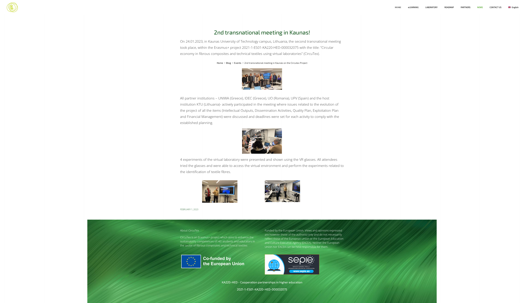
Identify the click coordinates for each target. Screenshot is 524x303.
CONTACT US (495, 7)
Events (237, 62)
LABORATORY (431, 7)
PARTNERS (465, 7)
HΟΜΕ (398, 7)
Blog (228, 62)
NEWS (480, 7)
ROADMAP (449, 7)
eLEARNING (413, 7)
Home (220, 62)
